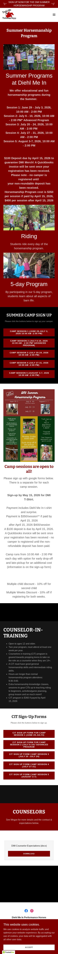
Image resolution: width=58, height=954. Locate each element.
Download (29, 854)
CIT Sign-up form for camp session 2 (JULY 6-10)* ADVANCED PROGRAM (29, 744)
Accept (29, 947)
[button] (54, 14)
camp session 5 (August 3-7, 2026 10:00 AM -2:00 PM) (29, 374)
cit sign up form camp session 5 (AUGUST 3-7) (29, 775)
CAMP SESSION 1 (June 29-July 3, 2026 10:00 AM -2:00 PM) (29, 332)
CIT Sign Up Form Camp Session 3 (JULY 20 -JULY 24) (29, 755)
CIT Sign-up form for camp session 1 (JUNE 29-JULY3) (29, 734)
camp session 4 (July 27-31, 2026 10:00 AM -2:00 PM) (29, 364)
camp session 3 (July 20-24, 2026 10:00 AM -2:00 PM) (29, 354)
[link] (9, 14)
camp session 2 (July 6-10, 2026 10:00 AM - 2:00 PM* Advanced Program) (29, 343)
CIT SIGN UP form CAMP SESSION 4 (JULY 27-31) (29, 765)
